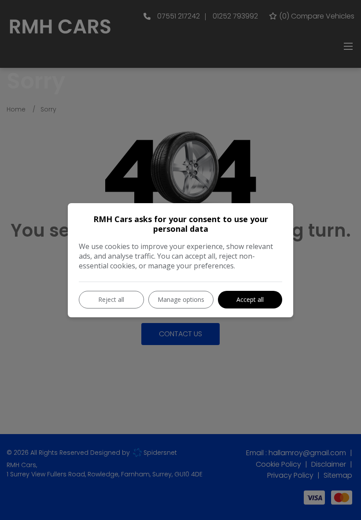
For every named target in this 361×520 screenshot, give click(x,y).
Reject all (111, 299)
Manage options (181, 299)
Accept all (250, 299)
